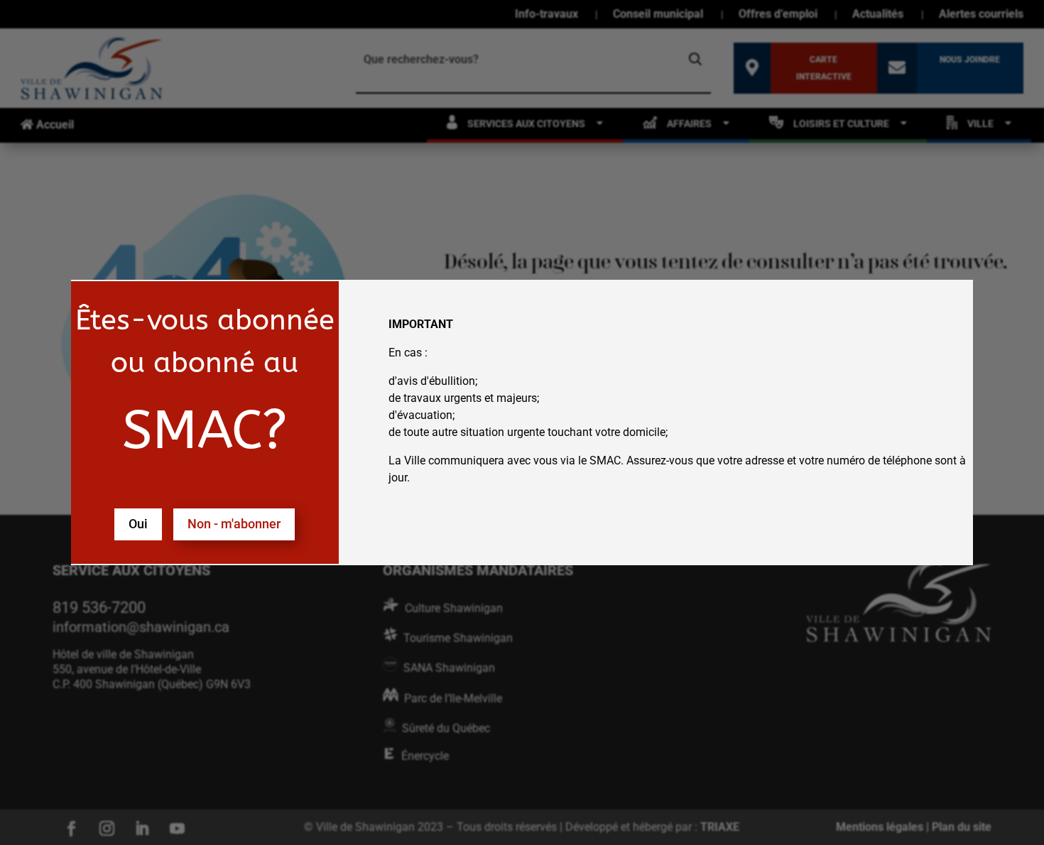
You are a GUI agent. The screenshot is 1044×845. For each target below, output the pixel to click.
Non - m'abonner (234, 523)
